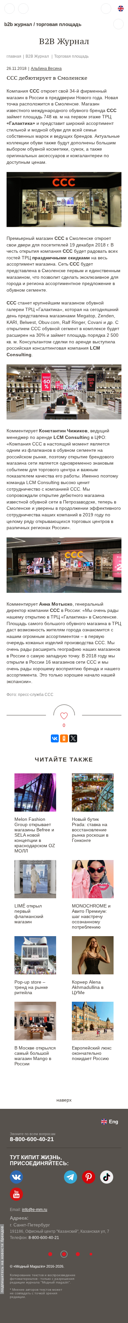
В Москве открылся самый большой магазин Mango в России (35, 1055)
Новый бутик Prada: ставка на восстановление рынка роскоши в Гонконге (90, 830)
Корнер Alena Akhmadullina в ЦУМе (87, 987)
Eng (113, 1121)
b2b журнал (18, 24)
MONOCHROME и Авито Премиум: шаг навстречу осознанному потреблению (91, 916)
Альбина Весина (46, 68)
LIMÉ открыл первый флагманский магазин (28, 913)
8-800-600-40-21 (32, 1139)
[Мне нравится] (64, 712)
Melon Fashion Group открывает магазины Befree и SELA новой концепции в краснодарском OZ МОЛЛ (34, 835)
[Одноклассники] (64, 738)
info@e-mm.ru (34, 1209)
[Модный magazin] (51, 9)
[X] (73, 738)
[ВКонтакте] (55, 738)
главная (14, 56)
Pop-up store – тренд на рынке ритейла (31, 987)
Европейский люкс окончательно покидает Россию (92, 1053)
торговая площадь (58, 24)
